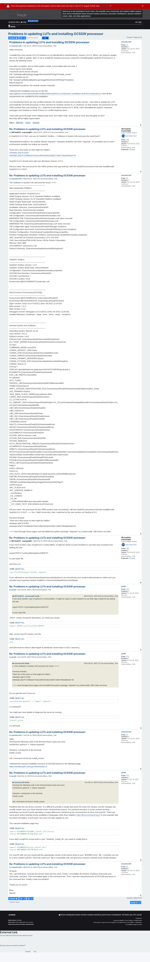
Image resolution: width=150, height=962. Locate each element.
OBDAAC (19, 123)
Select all (19, 569)
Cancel (27, 951)
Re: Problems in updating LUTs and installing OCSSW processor (47, 129)
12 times (132, 149)
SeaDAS (36, 123)
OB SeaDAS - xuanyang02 (21, 132)
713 (127, 589)
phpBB (121, 920)
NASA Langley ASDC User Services (24, 922)
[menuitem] (90, 915)
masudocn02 (126, 42)
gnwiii (123, 586)
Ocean (28, 123)
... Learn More (104, 6)
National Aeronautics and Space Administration (21, 924)
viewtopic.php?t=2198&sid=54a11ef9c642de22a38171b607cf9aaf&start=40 (42, 155)
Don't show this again (15, 25)
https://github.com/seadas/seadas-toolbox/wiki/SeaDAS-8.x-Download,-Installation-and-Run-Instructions (54, 94)
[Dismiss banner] (142, 6)
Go (35, 951)
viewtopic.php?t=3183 (19, 153)
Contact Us (139, 918)
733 (127, 140)
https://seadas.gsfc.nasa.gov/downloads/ (27, 766)
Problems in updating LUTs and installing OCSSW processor (55, 34)
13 (127, 45)
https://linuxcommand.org (87, 815)
